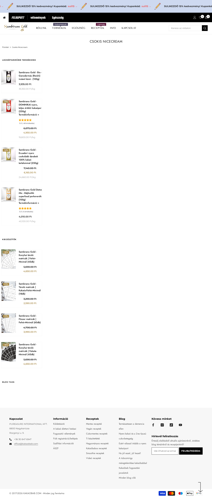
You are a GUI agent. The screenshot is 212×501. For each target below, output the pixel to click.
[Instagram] (162, 424)
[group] (30, 122)
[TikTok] (171, 424)
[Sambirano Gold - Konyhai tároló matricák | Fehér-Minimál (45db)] (8, 259)
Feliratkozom (190, 451)
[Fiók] (194, 17)
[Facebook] (153, 424)
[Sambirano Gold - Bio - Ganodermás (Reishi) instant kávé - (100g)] (8, 77)
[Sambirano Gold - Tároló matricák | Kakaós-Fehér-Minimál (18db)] (8, 291)
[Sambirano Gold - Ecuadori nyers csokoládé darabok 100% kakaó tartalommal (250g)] (8, 154)
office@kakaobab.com (26, 443)
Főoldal (5, 47)
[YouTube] (180, 424)
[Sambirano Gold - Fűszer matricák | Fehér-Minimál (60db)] (8, 323)
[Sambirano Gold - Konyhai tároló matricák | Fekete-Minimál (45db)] (8, 352)
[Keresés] (188, 28)
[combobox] (185, 28)
